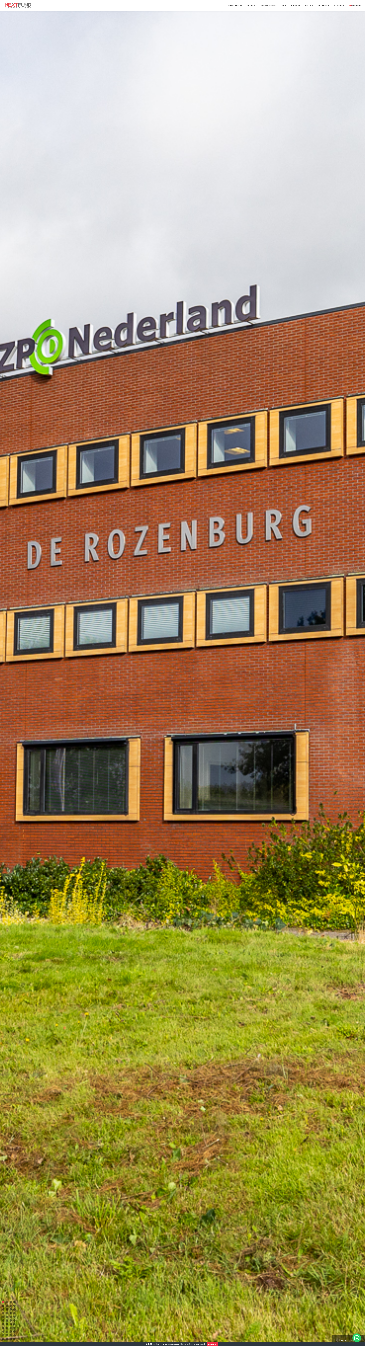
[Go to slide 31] (11, 1328)
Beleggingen (268, 5)
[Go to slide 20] (14, 1317)
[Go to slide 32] (14, 1328)
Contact (339, 5)
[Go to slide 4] (14, 1302)
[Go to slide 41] (3, 1339)
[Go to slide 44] (14, 1339)
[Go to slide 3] (11, 1302)
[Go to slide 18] (7, 1317)
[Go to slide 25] (3, 1324)
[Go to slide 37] (3, 1335)
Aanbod (295, 5)
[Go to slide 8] (14, 1306)
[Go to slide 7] (11, 1306)
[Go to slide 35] (11, 1331)
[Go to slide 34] (7, 1331)
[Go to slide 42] (7, 1339)
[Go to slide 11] (11, 1309)
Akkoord (212, 1344)
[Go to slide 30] (7, 1328)
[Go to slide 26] (7, 1324)
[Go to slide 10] (7, 1309)
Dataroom (323, 5)
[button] (356, 1337)
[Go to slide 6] (7, 1306)
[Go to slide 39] (11, 1335)
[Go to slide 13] (3, 1313)
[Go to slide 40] (14, 1335)
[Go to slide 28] (14, 1324)
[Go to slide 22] (7, 1320)
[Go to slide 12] (14, 1309)
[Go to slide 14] (7, 1313)
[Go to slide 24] (14, 1320)
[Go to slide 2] (7, 1302)
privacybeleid (199, 1344)
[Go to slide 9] (3, 1309)
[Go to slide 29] (3, 1328)
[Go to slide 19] (11, 1317)
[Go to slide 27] (11, 1324)
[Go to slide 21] (3, 1320)
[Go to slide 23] (11, 1320)
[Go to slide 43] (11, 1339)
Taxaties (252, 5)
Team (283, 5)
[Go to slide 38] (7, 1335)
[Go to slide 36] (14, 1331)
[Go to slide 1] (3, 1302)
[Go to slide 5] (3, 1306)
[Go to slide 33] (3, 1331)
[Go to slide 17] (3, 1317)
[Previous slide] (340, 1340)
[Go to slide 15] (11, 1313)
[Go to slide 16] (14, 1313)
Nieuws (309, 5)
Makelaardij (235, 5)
